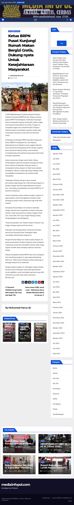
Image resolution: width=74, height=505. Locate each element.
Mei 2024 (56, 292)
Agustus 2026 (57, 153)
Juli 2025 (56, 220)
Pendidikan (57, 404)
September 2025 (58, 210)
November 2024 (58, 261)
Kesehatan (17, 31)
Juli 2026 (56, 159)
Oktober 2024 (57, 266)
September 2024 (58, 271)
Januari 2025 (57, 251)
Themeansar (4, 500)
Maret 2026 (57, 179)
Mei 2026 (56, 169)
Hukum (55, 373)
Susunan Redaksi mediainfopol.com (62, 498)
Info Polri (56, 378)
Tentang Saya (46, 498)
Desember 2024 (58, 256)
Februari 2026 (58, 184)
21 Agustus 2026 (12, 447)
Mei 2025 (56, 230)
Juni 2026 (56, 164)
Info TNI (55, 383)
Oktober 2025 (57, 205)
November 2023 (58, 323)
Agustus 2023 (57, 338)
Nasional (56, 394)
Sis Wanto (59, 450)
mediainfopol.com (37, 10)
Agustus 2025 (57, 215)
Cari (54, 30)
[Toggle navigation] (35, 19)
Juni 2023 (56, 348)
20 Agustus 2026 (47, 471)
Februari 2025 (58, 246)
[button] (67, 20)
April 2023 (56, 353)
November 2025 (58, 200)
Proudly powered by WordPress (10, 498)
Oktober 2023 (57, 328)
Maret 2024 (57, 302)
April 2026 (56, 174)
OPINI (55, 399)
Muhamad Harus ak (16, 75)
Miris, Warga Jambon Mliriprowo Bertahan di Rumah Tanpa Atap (61, 121)
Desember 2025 (58, 195)
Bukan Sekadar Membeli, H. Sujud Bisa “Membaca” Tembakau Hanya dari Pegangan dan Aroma (61, 94)
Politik (55, 409)
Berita (10, 31)
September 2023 (58, 333)
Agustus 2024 (57, 277)
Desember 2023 (58, 318)
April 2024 (56, 297)
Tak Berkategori (58, 414)
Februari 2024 (58, 307)
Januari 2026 (57, 189)
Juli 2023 (56, 343)
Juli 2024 (56, 282)
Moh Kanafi (23, 471)
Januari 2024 (57, 312)
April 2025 (56, 236)
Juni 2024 (56, 287)
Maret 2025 (57, 241)
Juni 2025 (56, 225)
